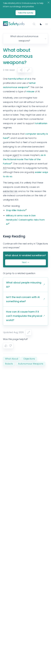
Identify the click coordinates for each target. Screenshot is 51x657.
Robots (9, 363)
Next (24, 262)
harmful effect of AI (18, 78)
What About (11, 358)
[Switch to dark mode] (41, 24)
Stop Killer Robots (15, 210)
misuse (30, 91)
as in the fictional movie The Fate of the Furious (24, 159)
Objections (29, 358)
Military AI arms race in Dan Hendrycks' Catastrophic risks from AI (25, 220)
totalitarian (41, 123)
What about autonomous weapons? (24, 38)
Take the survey (25, 12)
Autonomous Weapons (30, 363)
